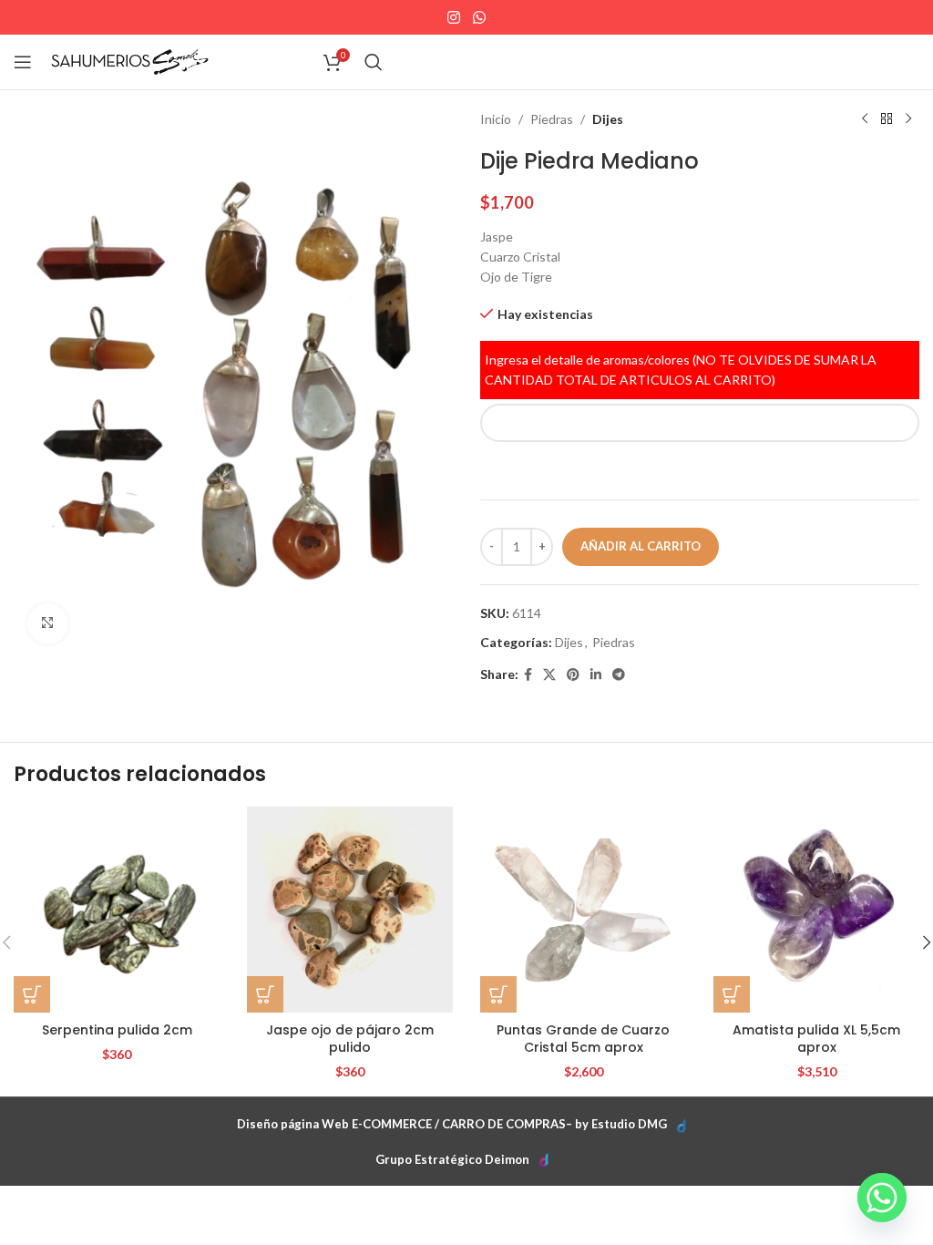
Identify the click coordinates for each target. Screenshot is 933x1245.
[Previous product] (865, 119)
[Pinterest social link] (573, 675)
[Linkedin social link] (596, 675)
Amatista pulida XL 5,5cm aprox (816, 1039)
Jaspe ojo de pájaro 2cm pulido (350, 1039)
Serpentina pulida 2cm (117, 1030)
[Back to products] (886, 119)
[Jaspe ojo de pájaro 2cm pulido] (350, 910)
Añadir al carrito (640, 546)
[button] (32, 994)
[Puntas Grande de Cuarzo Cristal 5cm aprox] (583, 910)
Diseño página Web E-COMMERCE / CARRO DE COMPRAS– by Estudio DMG (452, 1123)
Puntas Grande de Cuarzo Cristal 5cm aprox (583, 1039)
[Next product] (908, 119)
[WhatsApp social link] (478, 17)
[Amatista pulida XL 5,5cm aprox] (816, 910)
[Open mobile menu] (23, 62)
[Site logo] (130, 60)
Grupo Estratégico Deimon (452, 1159)
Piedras (551, 119)
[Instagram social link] (454, 17)
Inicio (495, 119)
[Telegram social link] (619, 675)
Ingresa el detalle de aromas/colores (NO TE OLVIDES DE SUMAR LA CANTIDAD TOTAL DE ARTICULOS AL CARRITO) (681, 369)
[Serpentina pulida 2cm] (117, 910)
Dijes (607, 119)
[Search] (373, 62)
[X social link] (549, 675)
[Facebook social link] (528, 675)
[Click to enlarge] (47, 623)
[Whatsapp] (882, 1197)
